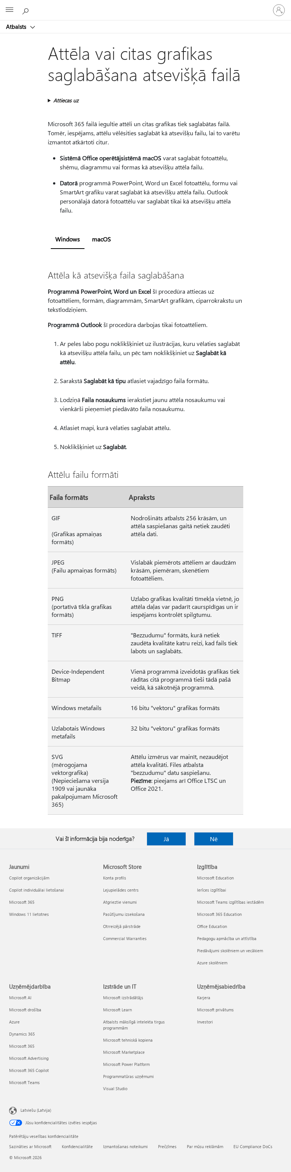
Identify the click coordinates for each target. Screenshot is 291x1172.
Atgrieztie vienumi (120, 902)
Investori (205, 1022)
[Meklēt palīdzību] (26, 10)
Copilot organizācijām (29, 878)
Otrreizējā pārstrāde (122, 926)
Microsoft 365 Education (219, 914)
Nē (213, 839)
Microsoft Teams (24, 1082)
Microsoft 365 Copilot (29, 1070)
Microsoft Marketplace (124, 1052)
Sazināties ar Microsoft (30, 1146)
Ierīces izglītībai (211, 890)
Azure (14, 1022)
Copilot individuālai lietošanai (36, 890)
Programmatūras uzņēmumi (128, 1076)
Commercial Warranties (125, 938)
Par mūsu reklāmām (205, 1146)
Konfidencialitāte (77, 1146)
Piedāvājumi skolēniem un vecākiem (230, 950)
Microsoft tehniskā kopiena (128, 1040)
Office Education (212, 926)
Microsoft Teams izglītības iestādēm (230, 902)
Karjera (203, 997)
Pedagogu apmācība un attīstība (227, 938)
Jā (166, 839)
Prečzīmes (167, 1146)
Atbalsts (17, 26)
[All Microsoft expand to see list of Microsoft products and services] (9, 10)
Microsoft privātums (215, 1009)
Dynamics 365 (22, 1034)
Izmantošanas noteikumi (125, 1146)
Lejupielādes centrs (121, 890)
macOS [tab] (101, 239)
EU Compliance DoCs (252, 1146)
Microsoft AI (20, 997)
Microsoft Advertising (28, 1058)
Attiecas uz (65, 100)
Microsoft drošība (25, 1009)
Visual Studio (115, 1088)
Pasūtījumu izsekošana (124, 914)
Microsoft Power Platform (126, 1064)
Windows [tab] (67, 239)
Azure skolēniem (212, 962)
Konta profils (114, 878)
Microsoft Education (215, 878)
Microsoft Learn (117, 1009)
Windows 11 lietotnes (29, 914)
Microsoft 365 (21, 902)
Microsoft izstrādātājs (123, 997)
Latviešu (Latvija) (35, 1110)
